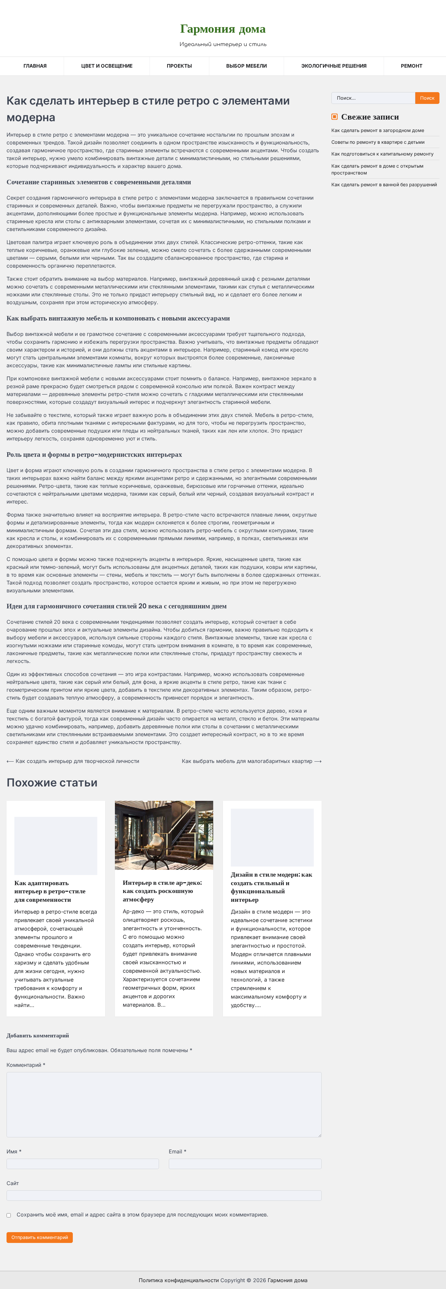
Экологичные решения (334, 66)
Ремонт (411, 66)
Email (177, 1151)
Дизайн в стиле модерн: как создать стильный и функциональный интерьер (271, 887)
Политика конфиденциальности (179, 1280)
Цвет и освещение (107, 66)
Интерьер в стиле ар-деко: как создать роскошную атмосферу (162, 891)
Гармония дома (223, 28)
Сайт (13, 1183)
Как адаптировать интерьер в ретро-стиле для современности (50, 891)
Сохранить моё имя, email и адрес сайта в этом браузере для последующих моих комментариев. (142, 1214)
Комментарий (26, 1065)
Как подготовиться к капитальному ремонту (382, 154)
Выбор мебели (246, 66)
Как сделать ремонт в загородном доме (377, 130)
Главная (35, 66)
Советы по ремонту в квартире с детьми (377, 142)
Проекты (179, 66)
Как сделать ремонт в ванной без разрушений (384, 184)
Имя (14, 1151)
